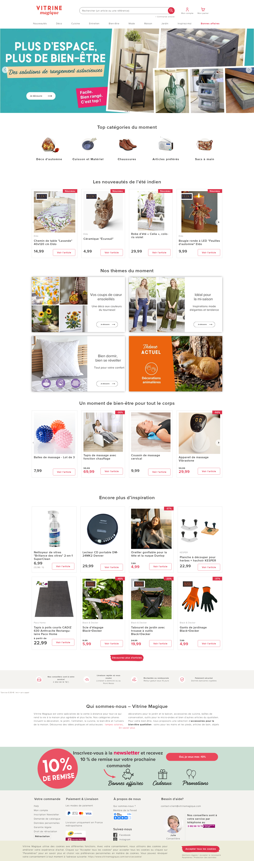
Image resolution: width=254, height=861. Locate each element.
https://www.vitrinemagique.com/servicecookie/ (115, 856)
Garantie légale (42, 827)
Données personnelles (47, 823)
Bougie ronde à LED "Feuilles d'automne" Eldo (199, 242)
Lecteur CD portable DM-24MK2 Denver (100, 554)
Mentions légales (190, 855)
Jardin (164, 23)
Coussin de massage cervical (145, 457)
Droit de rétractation (45, 831)
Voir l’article (64, 252)
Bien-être (114, 23)
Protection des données (205, 857)
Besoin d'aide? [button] (172, 799)
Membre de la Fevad (125, 810)
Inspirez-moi (185, 23)
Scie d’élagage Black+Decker (93, 629)
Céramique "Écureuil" (98, 239)
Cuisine (75, 23)
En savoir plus (127, 727)
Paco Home (40, 622)
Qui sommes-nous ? (124, 806)
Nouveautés (40, 23)
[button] (47, 799)
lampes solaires (114, 724)
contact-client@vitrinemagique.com (181, 806)
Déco (59, 23)
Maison (148, 23)
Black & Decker (90, 622)
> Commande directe (165, 17)
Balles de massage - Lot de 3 (54, 457)
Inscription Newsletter (46, 814)
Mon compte (41, 810)
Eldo (85, 234)
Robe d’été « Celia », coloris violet (149, 235)
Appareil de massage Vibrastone (194, 459)
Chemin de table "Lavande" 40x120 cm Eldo (53, 242)
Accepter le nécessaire (210, 855)
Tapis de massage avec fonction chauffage (99, 457)
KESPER (184, 552)
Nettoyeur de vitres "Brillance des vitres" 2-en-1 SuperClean (53, 556)
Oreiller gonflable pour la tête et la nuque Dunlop (149, 554)
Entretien (94, 23)
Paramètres (187, 857)
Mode (132, 23)
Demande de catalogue (47, 818)
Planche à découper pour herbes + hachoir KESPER (198, 559)
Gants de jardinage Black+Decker (193, 629)
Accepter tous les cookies (200, 848)
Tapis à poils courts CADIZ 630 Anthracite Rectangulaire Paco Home (53, 631)
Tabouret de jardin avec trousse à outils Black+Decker (148, 631)
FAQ (36, 806)
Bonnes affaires (210, 23)
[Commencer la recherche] (171, 10)
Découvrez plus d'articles (127, 657)
